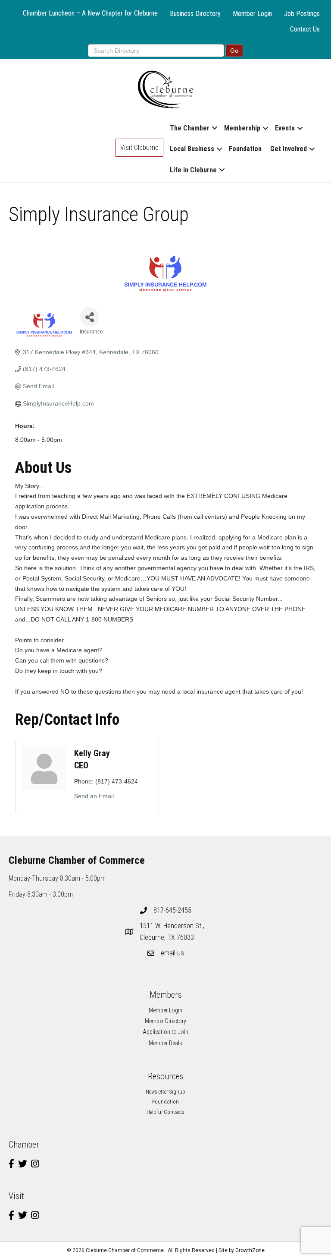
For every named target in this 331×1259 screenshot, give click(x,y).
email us (172, 953)
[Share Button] (89, 317)
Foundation (245, 149)
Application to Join (165, 1031)
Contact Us (305, 29)
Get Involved (288, 149)
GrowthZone (250, 1250)
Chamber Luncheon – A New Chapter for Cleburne (90, 13)
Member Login (252, 14)
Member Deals (165, 1043)
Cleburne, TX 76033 (173, 932)
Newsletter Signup (165, 1091)
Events (285, 128)
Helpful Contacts (165, 1112)
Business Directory (195, 14)
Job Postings (302, 14)
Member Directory (165, 1021)
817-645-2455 (172, 910)
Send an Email (94, 796)
